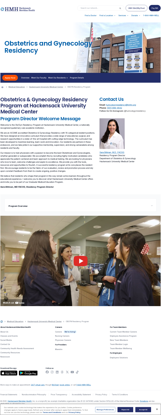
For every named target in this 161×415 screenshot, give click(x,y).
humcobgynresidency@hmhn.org (121, 105)
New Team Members (119, 340)
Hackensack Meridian (20, 401)
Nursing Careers (62, 336)
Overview (25, 78)
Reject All (125, 409)
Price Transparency (59, 394)
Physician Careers (63, 340)
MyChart (55, 385)
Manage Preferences (105, 409)
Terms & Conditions (120, 394)
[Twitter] (67, 372)
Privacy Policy (101, 394)
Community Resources (10, 352)
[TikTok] (77, 372)
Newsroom (5, 357)
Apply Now (10, 77)
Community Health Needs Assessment (17, 348)
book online (65, 385)
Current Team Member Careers (123, 332)
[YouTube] (72, 372)
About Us (4, 332)
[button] (90, 15)
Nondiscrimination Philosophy (34, 394)
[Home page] (2, 87)
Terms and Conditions (52, 412)
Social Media (6, 340)
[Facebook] (47, 372)
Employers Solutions (119, 358)
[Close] (157, 409)
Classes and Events (9, 336)
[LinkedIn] (57, 372)
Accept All (143, 409)
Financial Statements (8, 394)
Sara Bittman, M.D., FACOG (111, 152)
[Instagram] (52, 372)
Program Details (77, 78)
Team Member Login (119, 344)
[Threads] (62, 372)
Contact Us (5, 344)
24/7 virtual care (38, 385)
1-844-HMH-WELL (83, 385)
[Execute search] (121, 8)
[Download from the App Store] (8, 373)
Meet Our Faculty (38, 78)
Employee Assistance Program (123, 336)
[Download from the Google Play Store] (28, 373)
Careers (58, 332)
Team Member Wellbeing (121, 348)
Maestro (58, 349)
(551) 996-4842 (114, 108)
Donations (144, 401)
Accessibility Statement (81, 394)
